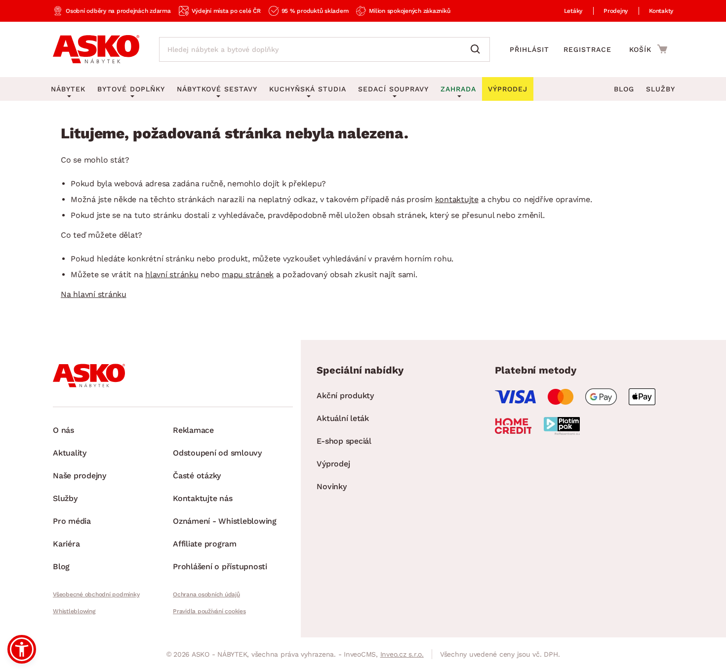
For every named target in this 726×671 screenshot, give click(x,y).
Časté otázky (197, 475)
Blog (624, 89)
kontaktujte (457, 199)
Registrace (587, 49)
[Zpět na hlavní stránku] (96, 49)
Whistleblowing (74, 611)
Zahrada (458, 89)
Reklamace (193, 430)
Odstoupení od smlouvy (217, 453)
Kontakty (661, 10)
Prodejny (616, 10)
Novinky (331, 486)
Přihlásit (529, 49)
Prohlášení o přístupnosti (220, 566)
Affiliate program (205, 543)
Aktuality (69, 453)
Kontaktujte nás (202, 498)
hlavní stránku (172, 274)
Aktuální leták (343, 418)
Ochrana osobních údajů (206, 594)
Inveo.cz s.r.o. (402, 654)
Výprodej (333, 463)
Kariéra (66, 543)
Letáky (573, 10)
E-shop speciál (344, 441)
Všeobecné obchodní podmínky (96, 594)
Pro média (72, 521)
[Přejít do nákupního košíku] (648, 49)
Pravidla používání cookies (209, 611)
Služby (660, 89)
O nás (63, 430)
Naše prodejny (79, 475)
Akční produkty (345, 395)
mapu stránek (248, 274)
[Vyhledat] (477, 49)
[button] (22, 649)
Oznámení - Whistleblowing (225, 521)
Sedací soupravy (393, 89)
